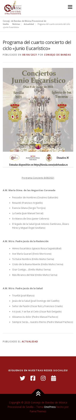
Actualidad (30, 341)
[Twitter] (22, 378)
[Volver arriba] (38, 393)
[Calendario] (53, 378)
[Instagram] (43, 378)
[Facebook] (33, 378)
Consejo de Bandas (57, 54)
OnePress (50, 407)
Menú (70, 6)
